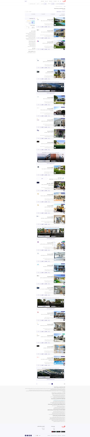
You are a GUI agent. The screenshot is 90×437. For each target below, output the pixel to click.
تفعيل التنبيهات (58, 11)
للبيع (60, 1)
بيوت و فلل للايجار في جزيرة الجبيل (32, 42)
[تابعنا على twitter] (27, 435)
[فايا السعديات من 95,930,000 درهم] (50, 373)
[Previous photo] (54, 21)
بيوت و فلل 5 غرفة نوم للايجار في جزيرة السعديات (30, 33)
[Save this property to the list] (38, 26)
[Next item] (25, 25)
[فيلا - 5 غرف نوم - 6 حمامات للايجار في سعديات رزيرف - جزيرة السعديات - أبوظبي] (50, 63)
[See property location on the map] (55, 24)
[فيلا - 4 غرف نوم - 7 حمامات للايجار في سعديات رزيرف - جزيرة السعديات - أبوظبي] (50, 268)
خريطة (63, 11)
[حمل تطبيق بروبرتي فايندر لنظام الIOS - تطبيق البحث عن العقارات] (63, 431)
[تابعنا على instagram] (31, 435)
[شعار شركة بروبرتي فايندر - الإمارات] (64, 1)
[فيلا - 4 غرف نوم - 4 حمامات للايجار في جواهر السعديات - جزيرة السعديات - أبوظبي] (50, 100)
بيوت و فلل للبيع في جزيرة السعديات (31, 49)
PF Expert (43, 429)
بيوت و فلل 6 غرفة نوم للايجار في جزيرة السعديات (30, 36)
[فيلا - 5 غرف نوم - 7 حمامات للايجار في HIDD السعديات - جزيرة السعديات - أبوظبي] (50, 361)
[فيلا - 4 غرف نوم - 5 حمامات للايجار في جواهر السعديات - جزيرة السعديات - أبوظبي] (50, 74)
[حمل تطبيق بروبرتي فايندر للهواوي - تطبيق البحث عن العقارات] (54, 431)
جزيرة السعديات (61, 3)
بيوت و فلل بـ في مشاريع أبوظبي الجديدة (31, 52)
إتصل (48, 26)
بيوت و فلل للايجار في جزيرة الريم (32, 43)
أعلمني (42, 178)
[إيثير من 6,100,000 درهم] (50, 158)
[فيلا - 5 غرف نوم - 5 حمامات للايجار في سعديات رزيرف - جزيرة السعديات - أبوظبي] (50, 338)
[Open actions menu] (37, 26)
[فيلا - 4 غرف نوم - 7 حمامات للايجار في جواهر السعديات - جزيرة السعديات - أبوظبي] (50, 22)
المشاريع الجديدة (55, 1)
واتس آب (41, 26)
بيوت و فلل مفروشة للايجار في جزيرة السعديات (30, 39)
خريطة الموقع (49, 435)
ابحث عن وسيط (46, 1)
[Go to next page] (36, 384)
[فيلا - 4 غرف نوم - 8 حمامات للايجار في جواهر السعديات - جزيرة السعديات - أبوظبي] (50, 171)
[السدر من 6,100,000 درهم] (50, 232)
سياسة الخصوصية (59, 435)
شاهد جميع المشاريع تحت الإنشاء (50, 93)
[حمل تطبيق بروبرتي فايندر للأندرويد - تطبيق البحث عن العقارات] (58, 431)
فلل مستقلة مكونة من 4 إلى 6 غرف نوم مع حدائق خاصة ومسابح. (59, 400)
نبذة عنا (54, 428)
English (39, 435)
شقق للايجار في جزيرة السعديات (32, 32)
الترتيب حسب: (29, 11)
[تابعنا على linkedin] (25, 435)
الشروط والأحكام (63, 435)
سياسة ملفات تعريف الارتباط (54, 435)
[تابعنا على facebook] (29, 435)
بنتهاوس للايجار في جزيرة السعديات (31, 37)
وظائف (54, 429)
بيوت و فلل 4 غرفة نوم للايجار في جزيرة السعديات (30, 35)
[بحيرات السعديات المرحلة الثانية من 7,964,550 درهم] (50, 303)
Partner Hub (43, 428)
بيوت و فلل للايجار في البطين (32, 45)
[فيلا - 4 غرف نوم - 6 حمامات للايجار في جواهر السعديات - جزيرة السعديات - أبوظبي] (50, 45)
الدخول (26, 1)
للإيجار (58, 1)
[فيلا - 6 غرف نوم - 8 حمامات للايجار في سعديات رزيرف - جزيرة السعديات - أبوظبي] (50, 316)
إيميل (45, 26)
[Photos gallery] (59, 21)
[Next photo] (64, 21)
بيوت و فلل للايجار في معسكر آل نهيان (31, 46)
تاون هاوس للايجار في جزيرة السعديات (31, 34)
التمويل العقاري (42, 1)
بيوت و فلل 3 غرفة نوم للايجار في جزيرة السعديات (30, 38)
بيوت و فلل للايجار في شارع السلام (32, 44)
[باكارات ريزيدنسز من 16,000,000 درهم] (50, 87)
